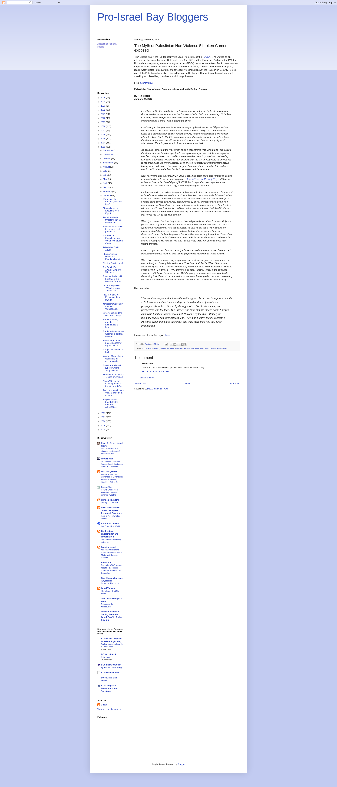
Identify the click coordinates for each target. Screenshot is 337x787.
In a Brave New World (110, 526)
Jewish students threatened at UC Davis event (112, 220)
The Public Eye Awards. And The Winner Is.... (112, 270)
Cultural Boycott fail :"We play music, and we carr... (112, 288)
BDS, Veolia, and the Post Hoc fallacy (112, 314)
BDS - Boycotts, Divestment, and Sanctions (109, 688)
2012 (103, 413)
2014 (103, 143)
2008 (103, 429)
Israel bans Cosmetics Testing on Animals (113, 375)
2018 (103, 126)
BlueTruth (106, 562)
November (108, 154)
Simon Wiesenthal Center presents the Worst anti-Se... (113, 384)
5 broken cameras (150, 348)
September (108, 163)
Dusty (104, 705)
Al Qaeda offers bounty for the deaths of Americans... (110, 403)
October (107, 158)
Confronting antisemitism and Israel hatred (109, 534)
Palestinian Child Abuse (111, 248)
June (105, 175)
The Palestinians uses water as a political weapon (113, 334)
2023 (103, 106)
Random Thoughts (110, 500)
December (108, 150)
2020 (103, 118)
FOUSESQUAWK (109, 471)
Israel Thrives (108, 588)
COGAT (208, 57)
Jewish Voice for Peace (180, 348)
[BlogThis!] (175, 344)
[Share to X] (178, 344)
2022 (103, 110)
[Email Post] (166, 344)
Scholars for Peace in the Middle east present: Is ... (113, 229)
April (105, 183)
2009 (103, 425)
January (107, 195)
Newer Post (140, 383)
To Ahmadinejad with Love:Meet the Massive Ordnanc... (113, 279)
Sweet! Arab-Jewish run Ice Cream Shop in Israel (112, 368)
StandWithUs (147, 83)
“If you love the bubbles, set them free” (112, 202)
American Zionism (110, 523)
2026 (103, 97)
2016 (103, 134)
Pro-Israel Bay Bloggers (152, 17)
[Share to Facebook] (182, 344)
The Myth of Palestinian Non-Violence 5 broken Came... (113, 239)
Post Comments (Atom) (158, 389)
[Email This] (172, 344)
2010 (103, 421)
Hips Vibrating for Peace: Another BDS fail (111, 297)
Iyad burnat (164, 348)
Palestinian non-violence (205, 348)
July (105, 171)
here (167, 335)
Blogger (181, 764)
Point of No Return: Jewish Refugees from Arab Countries (111, 510)
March (106, 187)
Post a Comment (146, 377)
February (107, 191)
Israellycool (107, 459)
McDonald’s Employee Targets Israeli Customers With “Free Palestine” (112, 464)
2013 (103, 147)
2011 (103, 417)
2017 (103, 130)
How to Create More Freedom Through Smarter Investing (109, 492)
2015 (103, 138)
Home (187, 383)
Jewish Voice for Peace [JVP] (202, 179)
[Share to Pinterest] (185, 344)
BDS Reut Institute (110, 672)
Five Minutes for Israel (112, 578)
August (106, 167)
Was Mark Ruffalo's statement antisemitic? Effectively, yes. (110, 451)
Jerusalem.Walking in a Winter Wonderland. (113, 306)
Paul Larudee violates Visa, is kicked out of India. (113, 393)
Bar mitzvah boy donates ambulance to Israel (110, 323)
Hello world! (106, 657)
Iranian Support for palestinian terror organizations (112, 343)
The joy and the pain (109, 503)
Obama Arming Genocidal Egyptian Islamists (113, 256)
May (105, 179)
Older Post (234, 383)
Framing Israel (108, 547)
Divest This (106, 487)
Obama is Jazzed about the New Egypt (111, 211)
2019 (103, 122)
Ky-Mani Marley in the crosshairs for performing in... (113, 359)
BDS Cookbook (108, 654)
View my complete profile (109, 709)
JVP (192, 348)
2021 (103, 114)
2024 (103, 101)
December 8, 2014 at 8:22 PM (156, 371)
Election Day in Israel (113, 263)
